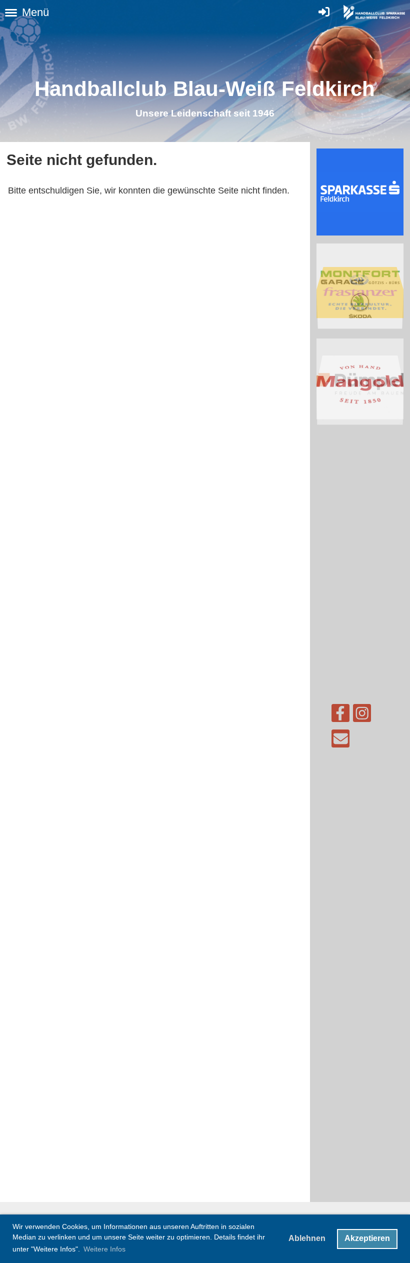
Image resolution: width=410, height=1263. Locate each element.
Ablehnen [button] (307, 1238)
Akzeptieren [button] (367, 1238)
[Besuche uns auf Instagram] (362, 716)
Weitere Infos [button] (105, 1249)
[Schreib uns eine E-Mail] (341, 741)
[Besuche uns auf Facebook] (341, 716)
